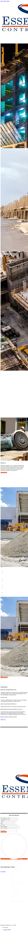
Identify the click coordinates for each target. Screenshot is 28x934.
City (1, 822)
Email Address (4, 827)
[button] (4, 472)
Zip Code (3, 825)
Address (2, 820)
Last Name (3, 819)
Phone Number (4, 826)
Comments (3, 830)
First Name (3, 818)
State (2, 823)
